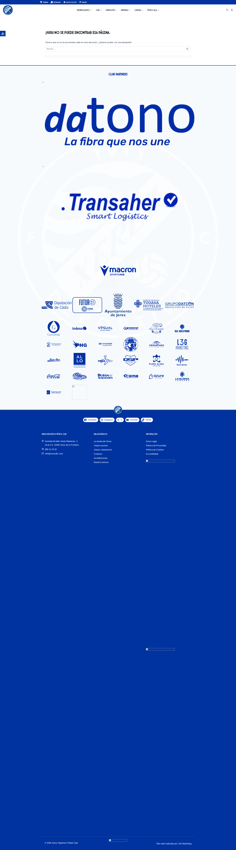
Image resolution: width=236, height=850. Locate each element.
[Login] (232, 10)
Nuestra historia (101, 462)
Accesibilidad (152, 454)
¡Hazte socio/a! (101, 445)
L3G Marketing (184, 843)
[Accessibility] (3, 33)
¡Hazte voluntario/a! (103, 450)
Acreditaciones (100, 458)
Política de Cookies (155, 450)
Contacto (98, 454)
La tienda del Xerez (102, 441)
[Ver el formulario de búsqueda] (227, 10)
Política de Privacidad (156, 445)
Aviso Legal (151, 441)
